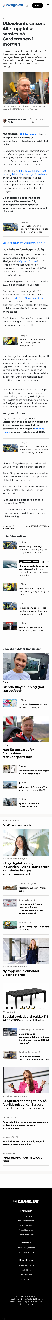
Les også (24, 222)
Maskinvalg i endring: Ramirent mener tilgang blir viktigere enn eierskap (34, 229)
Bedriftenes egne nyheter (18, 825)
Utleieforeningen (28, 134)
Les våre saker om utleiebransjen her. (24, 242)
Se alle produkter (26, 1235)
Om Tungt (26, 1279)
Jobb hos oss (26, 1275)
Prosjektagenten (26, 1230)
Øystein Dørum (28, 261)
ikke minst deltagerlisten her (28, 174)
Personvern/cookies (26, 1248)
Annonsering (26, 1225)
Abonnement (26, 1216)
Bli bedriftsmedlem (26, 1220)
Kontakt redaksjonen (26, 1265)
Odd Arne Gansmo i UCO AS (29, 298)
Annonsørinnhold (26, 1252)
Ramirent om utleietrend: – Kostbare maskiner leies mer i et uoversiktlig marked (34, 449)
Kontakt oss (26, 1270)
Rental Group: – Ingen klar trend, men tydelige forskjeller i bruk (33, 342)
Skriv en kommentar (39, 526)
